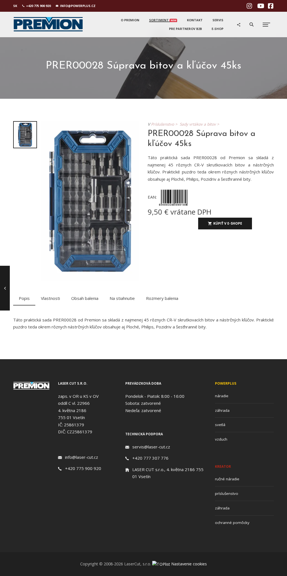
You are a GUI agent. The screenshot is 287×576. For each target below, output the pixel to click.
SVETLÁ (220, 424)
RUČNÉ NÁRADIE (227, 478)
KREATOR (223, 466)
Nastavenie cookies (189, 563)
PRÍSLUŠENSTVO (226, 493)
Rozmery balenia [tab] (162, 298)
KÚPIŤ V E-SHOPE (227, 223)
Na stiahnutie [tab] (122, 298)
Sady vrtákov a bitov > (200, 124)
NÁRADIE (221, 395)
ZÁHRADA (222, 410)
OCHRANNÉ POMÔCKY (232, 522)
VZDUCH (221, 439)
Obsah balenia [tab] (84, 298)
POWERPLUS (225, 383)
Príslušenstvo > (165, 124)
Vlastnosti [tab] (50, 298)
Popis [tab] (24, 298)
